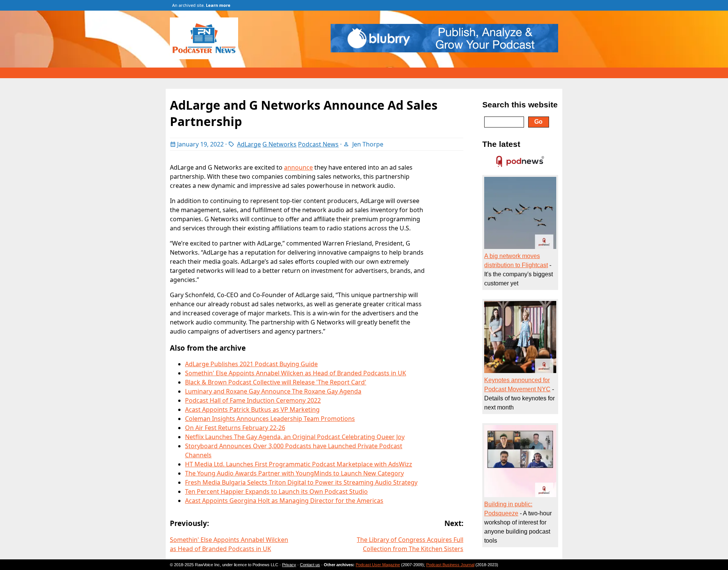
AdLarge (249, 144)
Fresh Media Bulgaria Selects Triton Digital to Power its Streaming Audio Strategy (301, 482)
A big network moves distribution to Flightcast (516, 260)
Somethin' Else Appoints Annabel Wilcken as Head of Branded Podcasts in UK (295, 373)
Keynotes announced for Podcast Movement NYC (517, 384)
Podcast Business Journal (450, 564)
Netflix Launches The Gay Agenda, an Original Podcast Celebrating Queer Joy (295, 437)
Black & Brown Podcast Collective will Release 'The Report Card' (275, 382)
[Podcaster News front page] (208, 57)
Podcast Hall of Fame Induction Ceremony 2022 (253, 400)
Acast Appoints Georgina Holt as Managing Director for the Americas (284, 500)
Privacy (289, 564)
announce (298, 167)
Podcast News (318, 144)
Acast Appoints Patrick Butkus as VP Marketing (252, 409)
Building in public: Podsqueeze (508, 508)
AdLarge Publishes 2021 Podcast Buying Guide (251, 364)
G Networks (279, 144)
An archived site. (201, 5)
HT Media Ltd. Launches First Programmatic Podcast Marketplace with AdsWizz (298, 464)
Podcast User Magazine (378, 564)
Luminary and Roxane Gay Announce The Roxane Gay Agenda (273, 391)
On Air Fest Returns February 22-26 (235, 428)
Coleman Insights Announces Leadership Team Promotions (270, 418)
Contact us (310, 564)
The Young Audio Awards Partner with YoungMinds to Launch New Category (294, 473)
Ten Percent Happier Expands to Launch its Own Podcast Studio (276, 491)
